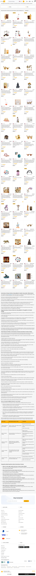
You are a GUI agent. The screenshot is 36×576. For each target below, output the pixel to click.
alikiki (10, 263)
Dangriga (2, 553)
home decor (10, 294)
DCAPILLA (10, 37)
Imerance (33, 20)
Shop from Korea (28, 566)
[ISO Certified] (9, 562)
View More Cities (3, 557)
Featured (26, 10)
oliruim (10, 280)
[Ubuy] (4, 1)
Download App (21, 510)
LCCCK (34, 176)
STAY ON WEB (9, 574)
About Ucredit (21, 517)
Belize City (2, 545)
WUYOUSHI (21, 263)
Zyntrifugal (33, 211)
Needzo (10, 89)
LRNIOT (22, 20)
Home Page (2, 3)
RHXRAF (10, 106)
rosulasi (33, 123)
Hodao (10, 211)
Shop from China (3, 567)
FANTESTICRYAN (32, 229)
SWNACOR (33, 280)
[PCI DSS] (3, 562)
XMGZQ (33, 141)
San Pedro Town (3, 548)
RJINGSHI (10, 176)
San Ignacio (3, 547)
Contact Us (3, 511)
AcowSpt (21, 123)
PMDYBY (10, 229)
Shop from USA (3, 566)
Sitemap (2, 516)
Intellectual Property (4, 514)
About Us (2, 510)
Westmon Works (9, 20)
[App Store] (21, 547)
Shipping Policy (3, 520)
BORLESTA (21, 211)
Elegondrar (21, 106)
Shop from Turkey (9, 567)
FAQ (19, 516)
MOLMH (10, 141)
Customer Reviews (21, 513)
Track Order (3, 517)
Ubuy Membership (4, 523)
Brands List (20, 511)
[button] (27, 1)
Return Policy (21, 514)
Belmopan (2, 551)
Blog (19, 520)
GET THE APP (27, 574)
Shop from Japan (14, 566)
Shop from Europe (16, 567)
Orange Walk (3, 550)
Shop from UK (9, 566)
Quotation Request (4, 513)
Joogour (10, 123)
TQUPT (22, 141)
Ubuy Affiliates (21, 522)
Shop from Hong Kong (21, 566)
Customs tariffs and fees (5, 519)
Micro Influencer (3, 522)
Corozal (2, 554)
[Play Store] (26, 547)
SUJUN (34, 106)
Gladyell (33, 37)
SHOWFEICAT (21, 89)
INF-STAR (21, 280)
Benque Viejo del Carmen (5, 556)
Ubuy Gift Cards (21, 519)
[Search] (23, 1)
